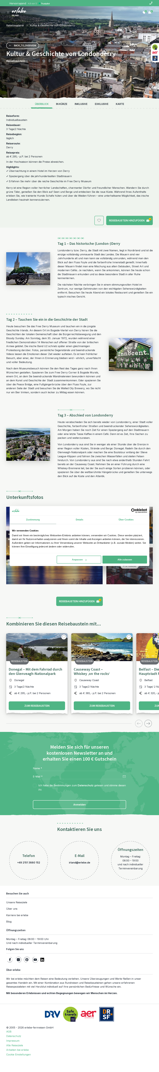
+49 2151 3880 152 (28, 862)
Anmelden (79, 804)
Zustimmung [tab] (33, 519)
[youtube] (35, 959)
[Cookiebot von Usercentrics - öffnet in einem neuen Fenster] (133, 510)
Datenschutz (85, 785)
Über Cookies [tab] (126, 519)
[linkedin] (42, 960)
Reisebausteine (15, 25)
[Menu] (8, 12)
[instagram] (18, 959)
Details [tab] (79, 519)
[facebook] (10, 959)
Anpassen (77, 559)
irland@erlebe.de (79, 862)
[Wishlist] (144, 12)
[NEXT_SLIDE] (148, 723)
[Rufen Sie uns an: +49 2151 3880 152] (151, 3)
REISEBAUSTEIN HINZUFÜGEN (130, 220)
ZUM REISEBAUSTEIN (37, 705)
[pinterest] (26, 959)
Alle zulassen (125, 559)
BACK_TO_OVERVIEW (25, 45)
